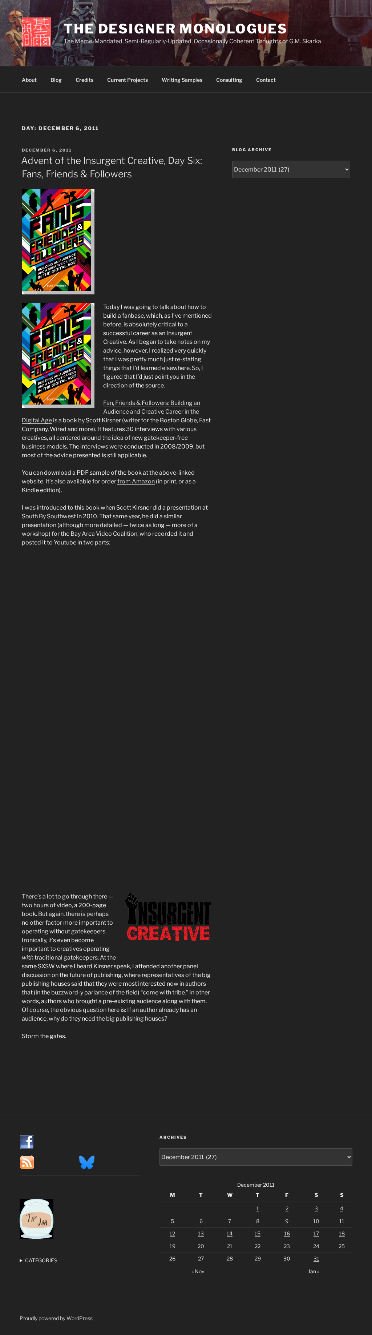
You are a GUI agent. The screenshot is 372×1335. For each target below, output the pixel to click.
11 (341, 1221)
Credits (84, 80)
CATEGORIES (41, 1260)
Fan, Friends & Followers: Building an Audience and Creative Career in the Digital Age (111, 411)
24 (316, 1246)
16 (287, 1233)
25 (342, 1246)
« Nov (198, 1271)
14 (229, 1233)
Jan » (313, 1271)
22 (257, 1246)
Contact (266, 80)
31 (316, 1258)
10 (316, 1221)
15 (257, 1233)
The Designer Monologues (176, 29)
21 (229, 1246)
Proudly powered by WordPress (56, 1318)
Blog (56, 80)
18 (342, 1233)
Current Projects (127, 80)
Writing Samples (182, 80)
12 (172, 1233)
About (29, 80)
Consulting (229, 80)
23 (287, 1246)
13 (201, 1233)
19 (172, 1246)
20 (201, 1246)
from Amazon (136, 481)
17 (316, 1233)
